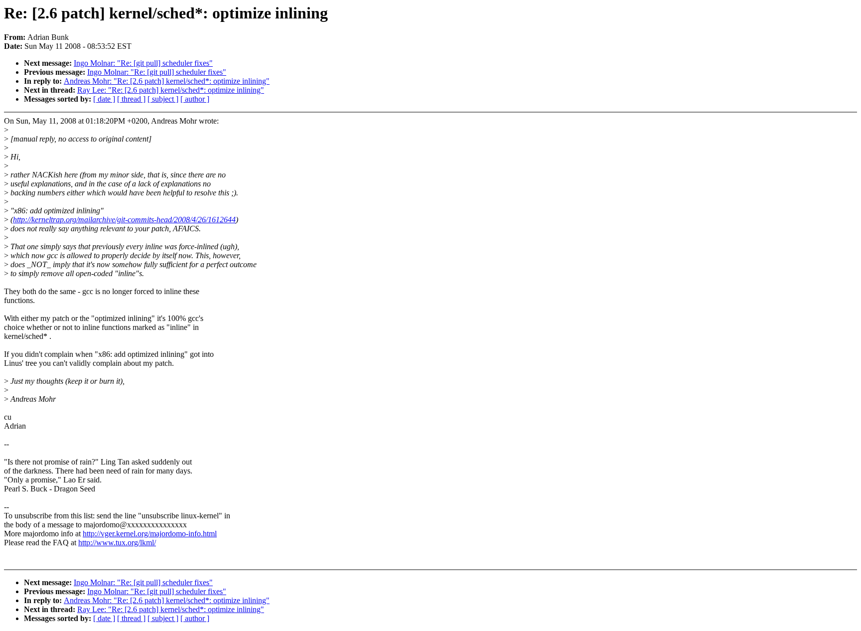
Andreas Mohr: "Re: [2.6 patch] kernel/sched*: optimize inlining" (167, 81)
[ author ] (194, 99)
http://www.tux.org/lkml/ (117, 542)
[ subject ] (162, 99)
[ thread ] (131, 99)
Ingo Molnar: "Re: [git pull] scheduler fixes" (143, 63)
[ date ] (104, 99)
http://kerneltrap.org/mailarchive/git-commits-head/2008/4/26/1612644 (124, 219)
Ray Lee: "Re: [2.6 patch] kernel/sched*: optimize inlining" (170, 90)
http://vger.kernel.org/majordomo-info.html (150, 533)
